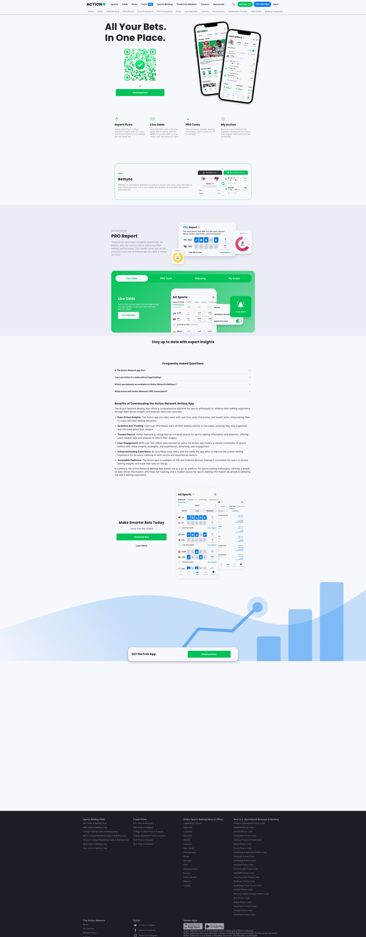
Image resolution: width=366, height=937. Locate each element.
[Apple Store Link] (193, 926)
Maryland (187, 835)
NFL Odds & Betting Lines (95, 823)
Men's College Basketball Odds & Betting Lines (104, 835)
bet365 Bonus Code (243, 831)
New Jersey (188, 848)
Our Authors (88, 928)
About (85, 924)
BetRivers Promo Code (244, 881)
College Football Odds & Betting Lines (100, 831)
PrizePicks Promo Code (244, 914)
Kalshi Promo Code (242, 844)
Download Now (140, 92)
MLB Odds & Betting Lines (95, 844)
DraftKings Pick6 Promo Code (247, 885)
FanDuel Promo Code (243, 864)
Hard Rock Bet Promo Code (246, 877)
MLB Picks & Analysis (143, 840)
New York (187, 827)
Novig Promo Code (242, 848)
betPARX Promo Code (244, 873)
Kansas (186, 873)
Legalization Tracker (192, 823)
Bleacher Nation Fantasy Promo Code (251, 894)
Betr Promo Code (242, 898)
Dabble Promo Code (243, 889)
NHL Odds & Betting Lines (95, 848)
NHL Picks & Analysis (143, 844)
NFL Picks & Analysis (143, 823)
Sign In (276, 4)
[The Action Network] (96, 4)
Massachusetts (190, 869)
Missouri (187, 881)
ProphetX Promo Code (244, 856)
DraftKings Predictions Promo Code (250, 852)
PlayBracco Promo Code (245, 906)
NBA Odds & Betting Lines (95, 827)
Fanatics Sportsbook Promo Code (249, 823)
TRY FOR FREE (129, 315)
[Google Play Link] (214, 926)
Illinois (186, 856)
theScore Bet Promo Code (246, 869)
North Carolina (190, 877)
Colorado (187, 844)
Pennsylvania (189, 852)
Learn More (141, 545)
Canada (187, 885)
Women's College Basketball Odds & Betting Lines (106, 840)
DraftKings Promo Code (245, 860)
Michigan (187, 860)
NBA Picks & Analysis (143, 827)
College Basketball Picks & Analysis (149, 835)
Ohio (185, 864)
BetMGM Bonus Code (244, 827)
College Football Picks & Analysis (148, 831)
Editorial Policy (90, 932)
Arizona (186, 840)
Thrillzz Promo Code (243, 910)
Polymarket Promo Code (245, 835)
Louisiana (187, 831)
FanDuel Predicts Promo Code (248, 840)
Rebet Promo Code (242, 902)
